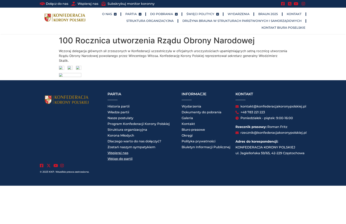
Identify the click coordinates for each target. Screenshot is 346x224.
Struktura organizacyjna (150, 21)
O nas (107, 14)
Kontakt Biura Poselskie (283, 27)
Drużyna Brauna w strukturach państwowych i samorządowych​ (242, 21)
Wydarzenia (238, 14)
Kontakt (294, 14)
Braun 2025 (268, 14)
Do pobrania (161, 14)
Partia (131, 14)
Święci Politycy (200, 14)
